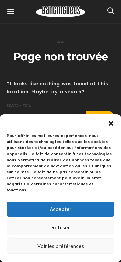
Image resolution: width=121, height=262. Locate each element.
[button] (111, 122)
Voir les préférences (60, 246)
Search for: (19, 105)
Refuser (60, 228)
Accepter (60, 209)
